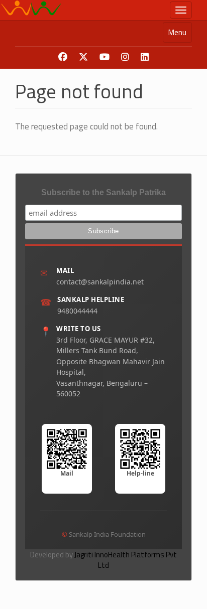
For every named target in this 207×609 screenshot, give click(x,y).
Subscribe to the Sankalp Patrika (103, 192)
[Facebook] (62, 57)
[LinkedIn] (145, 57)
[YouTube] (104, 57)
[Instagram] (125, 57)
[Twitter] (83, 57)
